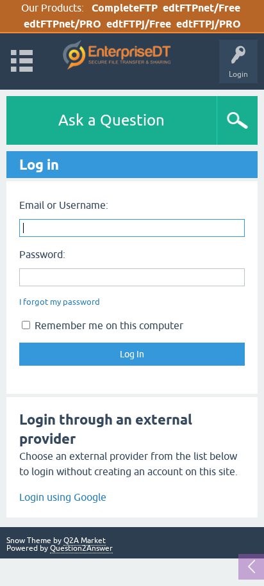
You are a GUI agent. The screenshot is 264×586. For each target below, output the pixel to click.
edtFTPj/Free (138, 24)
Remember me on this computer (107, 325)
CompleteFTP (125, 8)
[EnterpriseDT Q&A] (117, 55)
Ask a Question (111, 120)
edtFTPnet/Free (201, 8)
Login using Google (62, 497)
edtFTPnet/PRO (62, 24)
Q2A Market (84, 540)
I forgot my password (59, 302)
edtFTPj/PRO (208, 24)
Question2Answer (81, 548)
